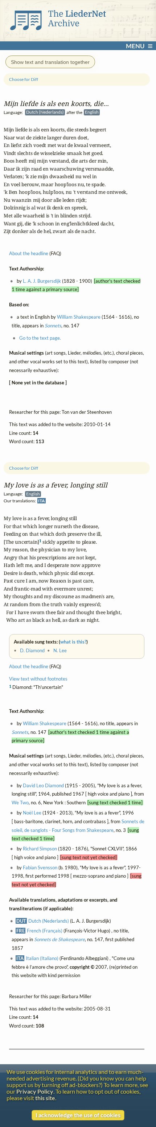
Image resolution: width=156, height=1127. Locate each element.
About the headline (28, 666)
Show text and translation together (50, 62)
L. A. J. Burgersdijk (42, 280)
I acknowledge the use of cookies (78, 1115)
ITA (41, 500)
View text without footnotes (38, 679)
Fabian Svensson (40, 867)
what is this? (73, 642)
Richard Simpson (40, 849)
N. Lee (60, 650)
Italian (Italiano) (42, 958)
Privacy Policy (34, 1091)
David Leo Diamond (43, 785)
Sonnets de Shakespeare (59, 939)
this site (45, 1098)
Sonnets (20, 732)
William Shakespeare (44, 723)
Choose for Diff (23, 468)
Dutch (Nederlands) (48, 921)
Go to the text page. (40, 337)
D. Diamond (32, 650)
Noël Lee (32, 813)
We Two (20, 802)
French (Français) (44, 931)
